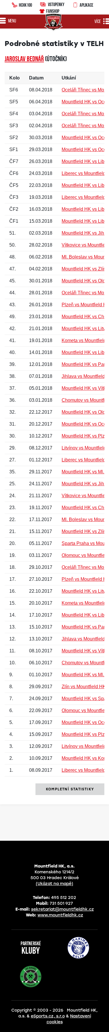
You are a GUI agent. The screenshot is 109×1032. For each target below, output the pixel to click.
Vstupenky (56, 4)
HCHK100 (25, 5)
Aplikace (86, 5)
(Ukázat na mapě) (54, 883)
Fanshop (52, 11)
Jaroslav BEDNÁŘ (24, 59)
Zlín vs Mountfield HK (84, 686)
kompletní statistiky (70, 789)
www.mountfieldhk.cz (60, 915)
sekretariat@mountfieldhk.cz (62, 909)
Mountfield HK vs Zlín (84, 268)
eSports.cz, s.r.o (48, 1016)
